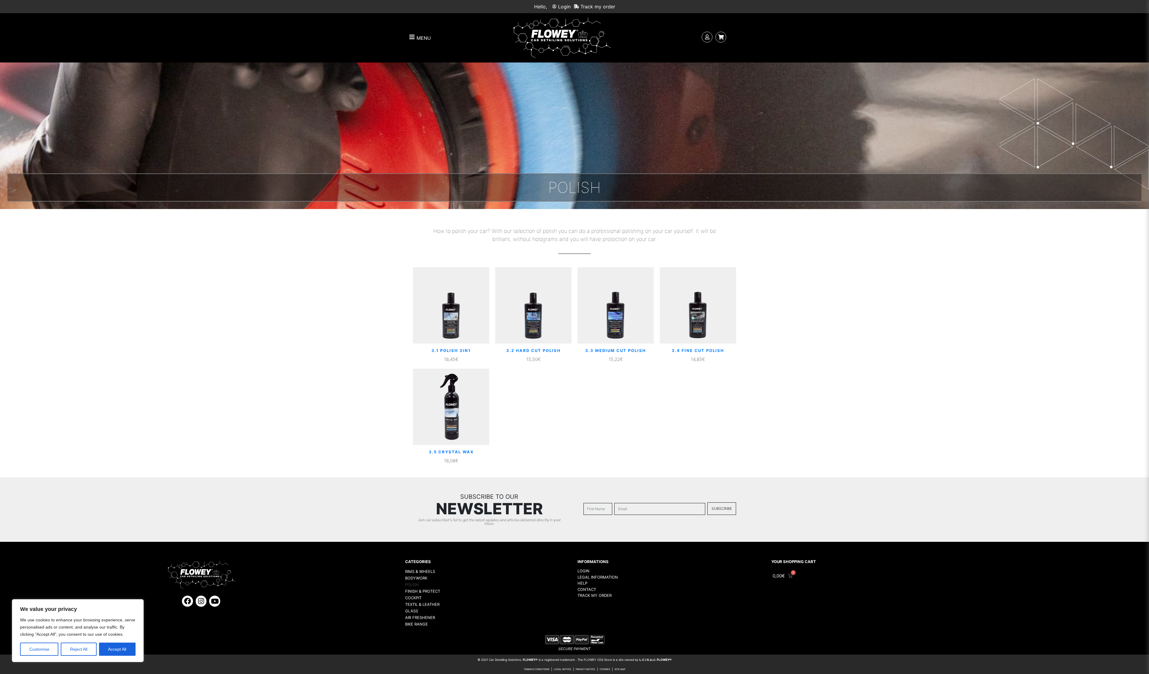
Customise (39, 649)
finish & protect (422, 591)
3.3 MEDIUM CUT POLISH (615, 350)
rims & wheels (420, 571)
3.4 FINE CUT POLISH (698, 350)
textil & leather (422, 604)
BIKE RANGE (416, 624)
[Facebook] (187, 601)
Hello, (540, 7)
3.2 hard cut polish (533, 350)
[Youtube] (214, 601)
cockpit (413, 597)
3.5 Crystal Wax (451, 451)
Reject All (78, 649)
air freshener (420, 617)
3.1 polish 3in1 (451, 350)
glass (411, 611)
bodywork (416, 578)
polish (412, 584)
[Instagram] (201, 601)
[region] (78, 630)
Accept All (117, 649)
